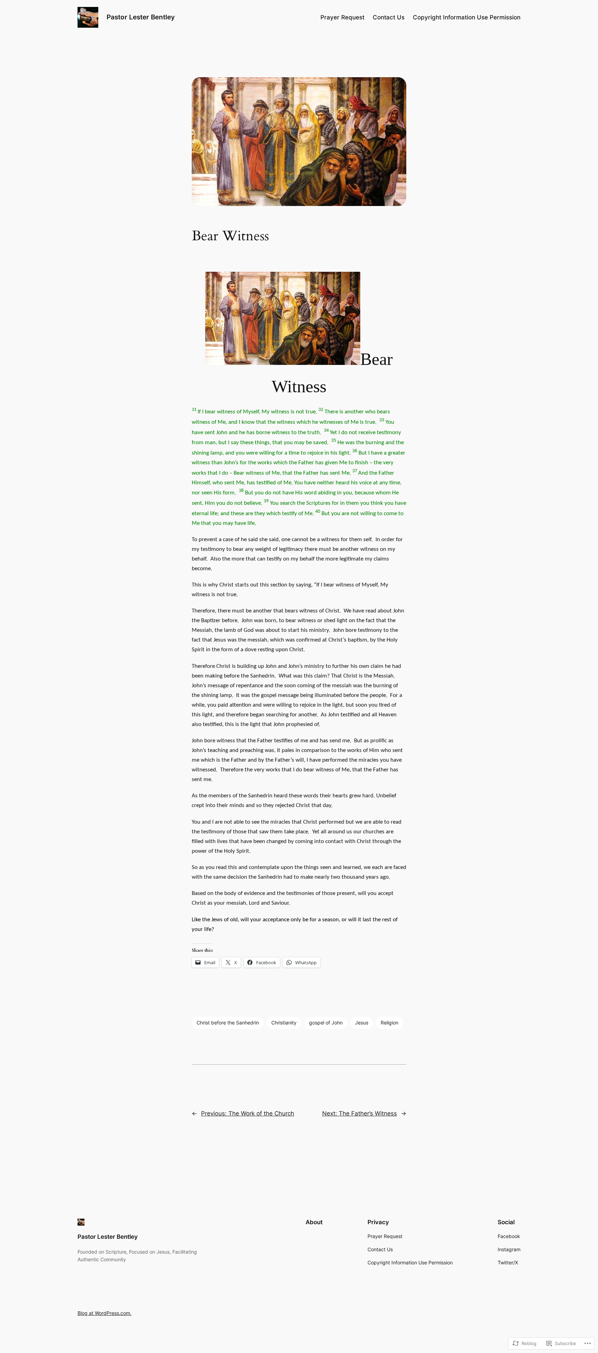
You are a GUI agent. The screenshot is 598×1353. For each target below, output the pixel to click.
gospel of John (326, 1022)
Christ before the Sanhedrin (228, 1022)
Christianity (284, 1022)
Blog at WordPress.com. (105, 1313)
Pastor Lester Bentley (141, 17)
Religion (389, 1022)
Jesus (361, 1022)
